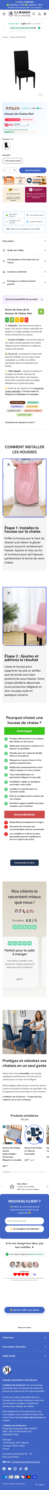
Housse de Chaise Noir (18, 37)
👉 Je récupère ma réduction (24, 1229)
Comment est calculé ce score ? (20, 422)
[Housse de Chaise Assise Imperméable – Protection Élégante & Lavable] (12, 1134)
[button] (45, 14)
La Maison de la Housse (16, 1484)
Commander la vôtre (24, 862)
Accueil (5, 37)
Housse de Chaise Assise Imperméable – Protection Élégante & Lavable (12, 1154)
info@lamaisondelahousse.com (26, 1462)
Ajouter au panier (32, 170)
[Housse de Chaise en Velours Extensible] (34, 1134)
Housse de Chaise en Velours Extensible (33, 1151)
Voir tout (25, 1119)
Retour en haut (24, 1327)
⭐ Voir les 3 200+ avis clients (24, 1310)
